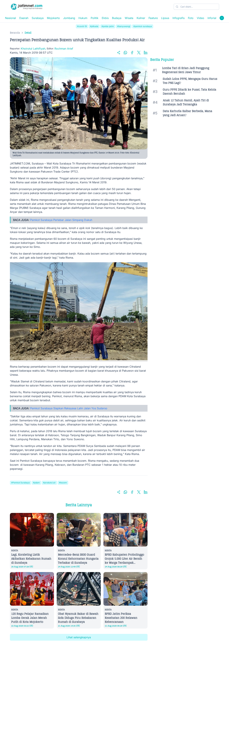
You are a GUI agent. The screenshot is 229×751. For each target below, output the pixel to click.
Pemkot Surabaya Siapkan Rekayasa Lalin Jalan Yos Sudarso (68, 408)
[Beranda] (26, 7)
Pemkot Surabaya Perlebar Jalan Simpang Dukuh (61, 220)
